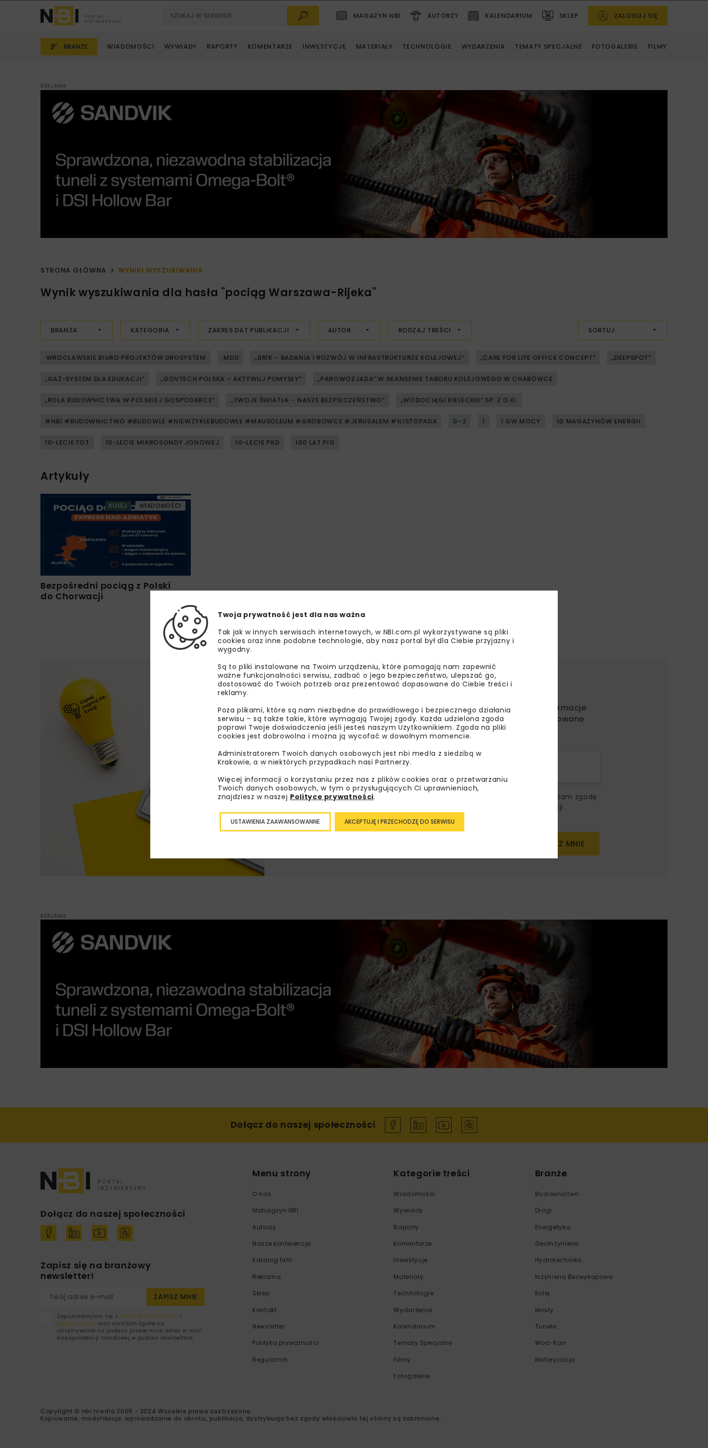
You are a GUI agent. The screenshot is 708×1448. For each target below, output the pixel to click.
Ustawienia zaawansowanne (275, 821)
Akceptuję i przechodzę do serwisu (399, 821)
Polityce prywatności (332, 797)
